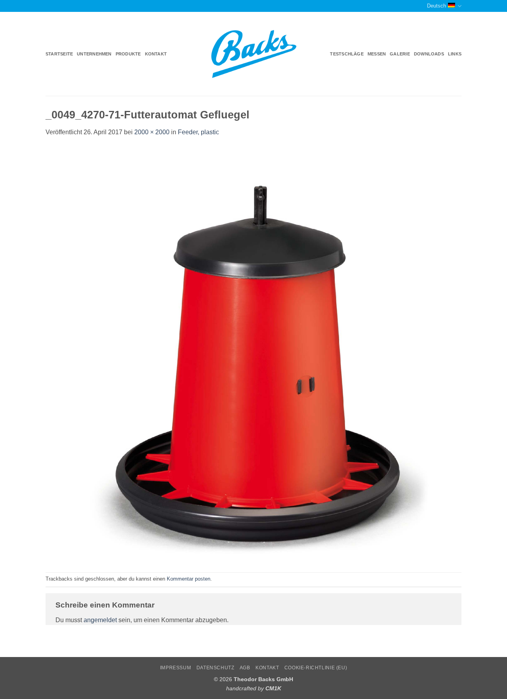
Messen (377, 53)
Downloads (429, 53)
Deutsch (436, 6)
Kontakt (156, 53)
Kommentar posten (188, 579)
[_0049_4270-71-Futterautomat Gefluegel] (253, 354)
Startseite (59, 53)
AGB (245, 667)
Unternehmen (94, 53)
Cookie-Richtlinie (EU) (315, 667)
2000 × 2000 (152, 132)
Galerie (400, 53)
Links (454, 53)
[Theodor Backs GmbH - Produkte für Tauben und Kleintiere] (253, 54)
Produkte (128, 53)
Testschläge (346, 53)
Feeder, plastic (198, 132)
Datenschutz (215, 667)
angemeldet (100, 620)
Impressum (175, 667)
